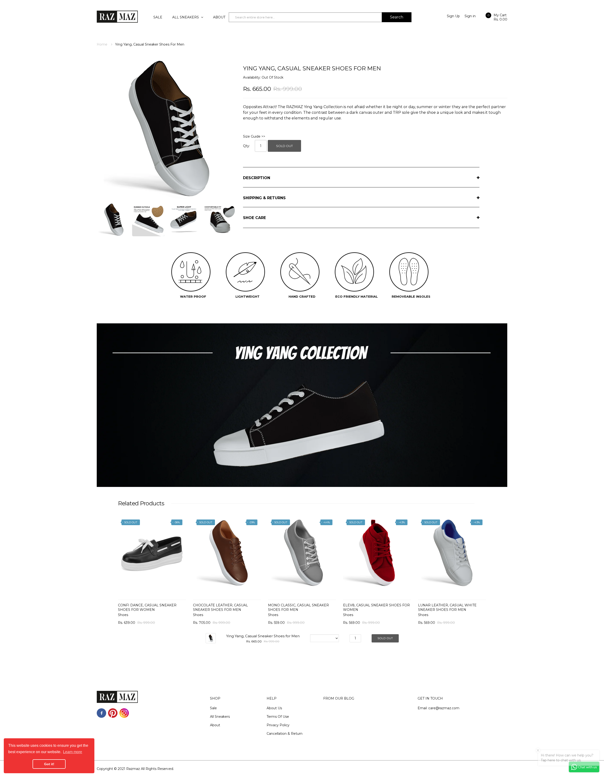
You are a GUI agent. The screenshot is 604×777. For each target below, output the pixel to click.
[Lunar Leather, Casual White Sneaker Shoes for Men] (452, 553)
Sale (213, 708)
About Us (274, 708)
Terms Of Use (278, 716)
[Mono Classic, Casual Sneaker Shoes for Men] (302, 553)
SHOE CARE (254, 217)
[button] (122, 560)
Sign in (470, 16)
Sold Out (284, 146)
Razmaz (133, 769)
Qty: (246, 146)
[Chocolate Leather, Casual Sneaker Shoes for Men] (227, 553)
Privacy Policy (278, 725)
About (215, 725)
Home (102, 44)
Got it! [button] (49, 764)
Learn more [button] (72, 752)
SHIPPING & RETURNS (264, 198)
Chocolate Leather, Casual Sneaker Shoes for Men (220, 607)
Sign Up (453, 16)
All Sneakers (220, 716)
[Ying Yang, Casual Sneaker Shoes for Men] (113, 219)
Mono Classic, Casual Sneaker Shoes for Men (298, 607)
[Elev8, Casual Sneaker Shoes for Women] (377, 553)
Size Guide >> (254, 136)
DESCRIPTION (256, 178)
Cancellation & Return (284, 733)
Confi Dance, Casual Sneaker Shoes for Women (147, 607)
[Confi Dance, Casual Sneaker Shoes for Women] (152, 553)
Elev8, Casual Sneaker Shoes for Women (376, 607)
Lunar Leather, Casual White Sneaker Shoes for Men (447, 607)
